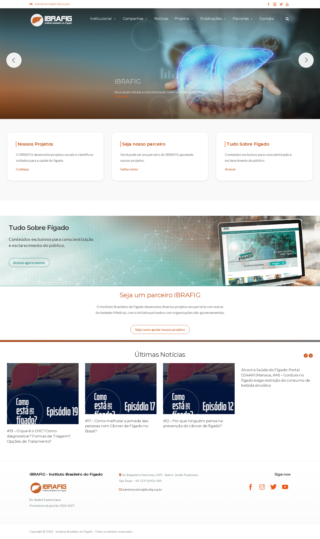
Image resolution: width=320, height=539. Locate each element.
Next (306, 60)
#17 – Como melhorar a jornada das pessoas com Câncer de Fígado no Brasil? (116, 426)
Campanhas (133, 19)
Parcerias (241, 19)
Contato (267, 19)
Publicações (211, 19)
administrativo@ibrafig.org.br (142, 489)
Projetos (182, 19)
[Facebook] (268, 4)
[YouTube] (287, 4)
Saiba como (129, 169)
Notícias (161, 19)
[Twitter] (281, 4)
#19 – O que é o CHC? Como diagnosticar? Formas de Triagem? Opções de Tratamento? (38, 436)
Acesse (230, 169)
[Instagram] (275, 4)
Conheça (22, 169)
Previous (14, 60)
